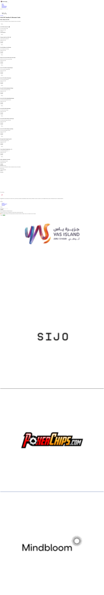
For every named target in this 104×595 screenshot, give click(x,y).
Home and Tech (4, 7)
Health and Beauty (4, 6)
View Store (1, 15)
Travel (3, 4)
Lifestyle (3, 5)
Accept (4, 215)
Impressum (3, 205)
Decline (1, 215)
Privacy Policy (4, 204)
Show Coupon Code (3, 32)
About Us (3, 203)
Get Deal (2, 42)
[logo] (4, 2)
